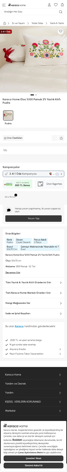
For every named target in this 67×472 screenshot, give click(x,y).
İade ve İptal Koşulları (17, 313)
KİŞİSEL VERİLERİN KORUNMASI (23, 401)
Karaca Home (13, 374)
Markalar (10, 410)
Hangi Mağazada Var (17, 303)
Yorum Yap (33, 218)
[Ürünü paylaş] (61, 138)
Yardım (9, 392)
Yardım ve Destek (15, 383)
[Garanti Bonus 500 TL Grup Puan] (17, 184)
